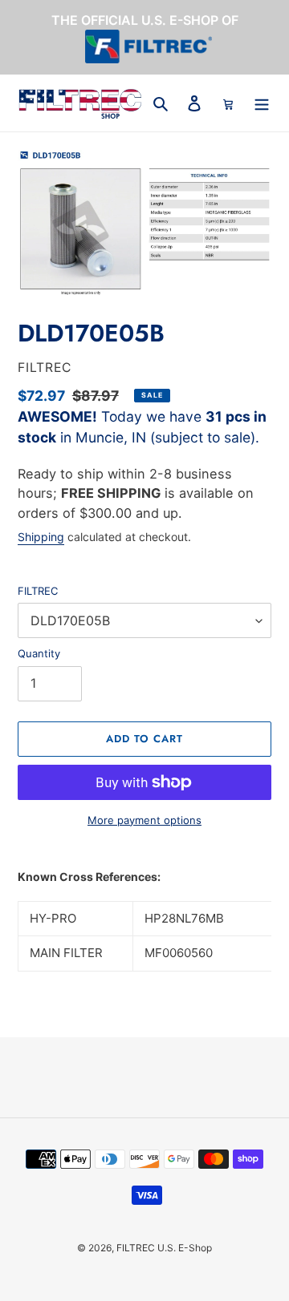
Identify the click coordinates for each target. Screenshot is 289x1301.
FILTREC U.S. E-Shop (164, 1248)
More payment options (144, 820)
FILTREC (38, 590)
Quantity (39, 653)
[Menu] (262, 103)
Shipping (41, 536)
